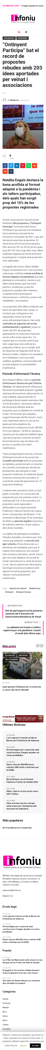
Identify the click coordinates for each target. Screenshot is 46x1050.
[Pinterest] (22, 165)
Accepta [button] (35, 1046)
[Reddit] (34, 165)
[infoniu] (23, 18)
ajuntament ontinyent (18, 588)
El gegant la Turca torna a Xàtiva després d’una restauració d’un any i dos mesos (21, 974)
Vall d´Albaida (12, 659)
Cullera (5, 1028)
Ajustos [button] (23, 1045)
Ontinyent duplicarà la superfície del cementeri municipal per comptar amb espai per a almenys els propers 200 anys (23, 690)
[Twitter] (11, 165)
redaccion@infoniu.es (12, 893)
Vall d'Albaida (29, 659)
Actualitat (9, 38)
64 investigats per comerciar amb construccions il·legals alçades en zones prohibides (22, 756)
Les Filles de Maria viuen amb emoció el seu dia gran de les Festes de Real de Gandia (23, 964)
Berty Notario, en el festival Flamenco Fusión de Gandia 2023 (22, 783)
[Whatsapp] (28, 165)
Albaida (6, 1010)
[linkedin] (16, 165)
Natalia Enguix (35, 588)
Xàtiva (5, 1019)
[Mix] (5, 171)
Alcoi (5, 1015)
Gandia (5, 1002)
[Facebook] (5, 165)
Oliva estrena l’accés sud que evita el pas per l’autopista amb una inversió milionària (21, 809)
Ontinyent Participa (24, 592)
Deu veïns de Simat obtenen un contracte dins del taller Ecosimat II (21, 985)
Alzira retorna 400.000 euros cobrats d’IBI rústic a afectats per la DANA (22, 770)
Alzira (5, 1023)
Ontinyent (22, 38)
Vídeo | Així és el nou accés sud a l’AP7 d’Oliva (22, 795)
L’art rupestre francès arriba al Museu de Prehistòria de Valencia (22, 742)
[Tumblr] (11, 171)
